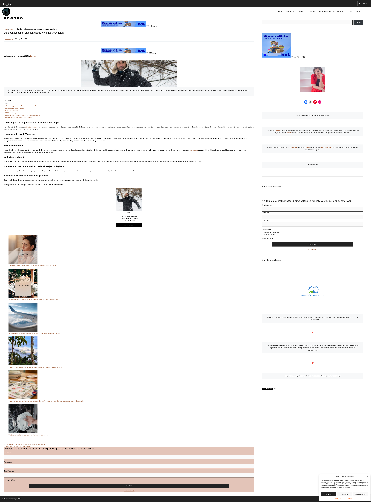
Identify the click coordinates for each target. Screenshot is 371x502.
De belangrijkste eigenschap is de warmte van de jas (22, 106)
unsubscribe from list (129, 491)
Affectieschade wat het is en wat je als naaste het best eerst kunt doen (32, 265)
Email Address (9, 471)
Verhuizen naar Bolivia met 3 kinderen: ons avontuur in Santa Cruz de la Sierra (35, 367)
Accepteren (328, 494)
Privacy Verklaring (348, 498)
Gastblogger (9, 39)
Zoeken (358, 22)
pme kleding (194, 150)
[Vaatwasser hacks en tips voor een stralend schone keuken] (23, 419)
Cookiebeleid (338, 498)
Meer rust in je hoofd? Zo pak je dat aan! (18, 446)
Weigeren (345, 494)
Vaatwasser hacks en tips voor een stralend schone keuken (29, 435)
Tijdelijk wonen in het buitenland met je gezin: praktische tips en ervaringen (34, 333)
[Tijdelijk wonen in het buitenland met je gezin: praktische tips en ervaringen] (23, 317)
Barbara (33, 56)
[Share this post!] (5, 19)
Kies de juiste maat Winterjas (15, 108)
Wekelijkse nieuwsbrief (272, 232)
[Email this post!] (21, 19)
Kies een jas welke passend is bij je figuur (19, 117)
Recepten (311, 11)
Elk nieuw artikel (269, 235)
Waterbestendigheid (12, 113)
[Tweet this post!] (8, 19)
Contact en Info (353, 11)
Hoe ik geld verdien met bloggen (330, 11)
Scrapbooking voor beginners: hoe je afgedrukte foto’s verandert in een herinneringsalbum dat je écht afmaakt (46, 401)
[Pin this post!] (15, 19)
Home (280, 11)
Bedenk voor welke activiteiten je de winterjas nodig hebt (23, 115)
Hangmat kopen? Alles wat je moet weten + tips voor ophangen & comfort (33, 299)
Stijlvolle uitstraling (12, 110)
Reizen (301, 11)
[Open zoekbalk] (366, 12)
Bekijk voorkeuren (360, 494)
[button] (367, 477)
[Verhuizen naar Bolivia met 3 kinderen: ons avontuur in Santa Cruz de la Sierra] (23, 351)
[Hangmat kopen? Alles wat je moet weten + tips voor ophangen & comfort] (23, 283)
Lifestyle (289, 11)
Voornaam (7, 453)
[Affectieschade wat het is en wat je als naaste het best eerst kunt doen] (23, 249)
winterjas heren (30, 127)
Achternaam (8, 462)
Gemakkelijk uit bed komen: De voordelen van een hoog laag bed (26, 444)
